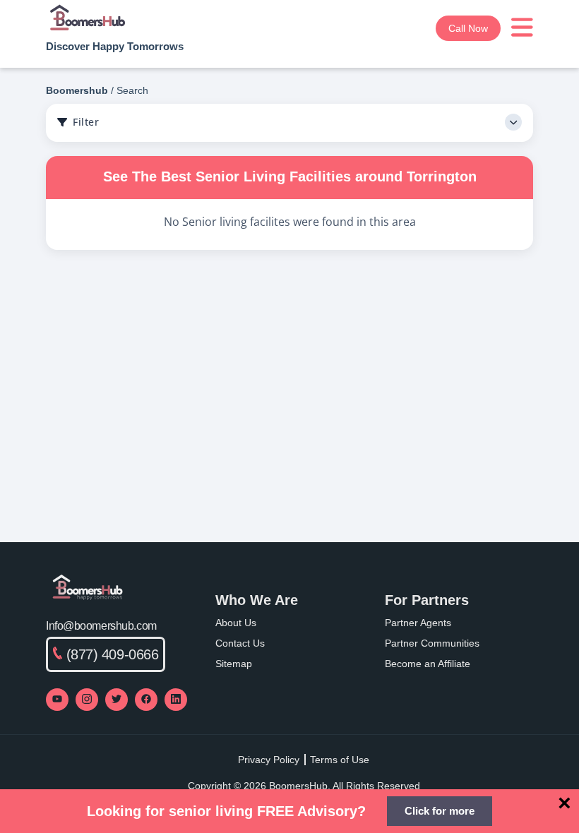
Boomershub (77, 90)
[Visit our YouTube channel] (57, 699)
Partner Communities (432, 643)
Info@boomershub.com (101, 626)
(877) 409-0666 (112, 654)
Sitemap (233, 663)
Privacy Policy (268, 759)
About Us (235, 622)
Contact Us (240, 643)
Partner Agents (418, 622)
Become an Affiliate (427, 663)
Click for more (439, 811)
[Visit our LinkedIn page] (176, 699)
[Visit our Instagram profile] (87, 699)
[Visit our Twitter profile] (116, 699)
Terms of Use (339, 759)
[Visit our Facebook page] (146, 699)
